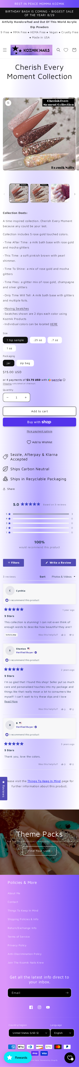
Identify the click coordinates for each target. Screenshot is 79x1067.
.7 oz (54, 340)
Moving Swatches (17, 308)
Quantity (8, 389)
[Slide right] (75, 194)
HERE (54, 324)
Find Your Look (39, 850)
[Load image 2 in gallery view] (39, 193)
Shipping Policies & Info (23, 919)
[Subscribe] (67, 992)
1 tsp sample (15, 340)
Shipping (7, 383)
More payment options (39, 431)
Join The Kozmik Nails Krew (26, 962)
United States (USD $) (26, 1032)
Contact (13, 901)
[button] (5, 50)
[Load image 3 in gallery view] (60, 193)
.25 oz (38, 340)
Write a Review (62, 563)
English (58, 1032)
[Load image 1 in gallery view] (18, 193)
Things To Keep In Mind (44, 781)
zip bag (25, 363)
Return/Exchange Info (22, 928)
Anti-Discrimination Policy (25, 953)
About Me (14, 893)
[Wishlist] (66, 50)
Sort (43, 576)
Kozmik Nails (34, 1060)
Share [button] (11, 488)
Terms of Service (19, 936)
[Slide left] (4, 194)
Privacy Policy (17, 945)
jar (9, 363)
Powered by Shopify (49, 1060)
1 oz (9, 348)
